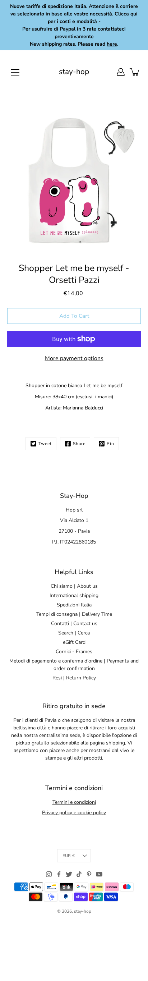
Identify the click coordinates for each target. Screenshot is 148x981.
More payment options (74, 358)
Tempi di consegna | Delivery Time (74, 614)
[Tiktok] (79, 874)
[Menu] (15, 72)
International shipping (74, 595)
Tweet (45, 443)
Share (79, 443)
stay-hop (74, 71)
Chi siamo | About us (74, 586)
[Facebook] (59, 874)
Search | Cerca (74, 632)
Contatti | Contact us (74, 623)
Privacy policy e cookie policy (74, 812)
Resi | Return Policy (74, 677)
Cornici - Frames (74, 651)
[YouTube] (99, 874)
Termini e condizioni (74, 802)
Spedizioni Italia (74, 604)
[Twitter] (69, 874)
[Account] (120, 72)
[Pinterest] (89, 874)
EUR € (69, 855)
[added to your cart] (135, 72)
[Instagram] (49, 874)
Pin (110, 443)
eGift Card (74, 642)
